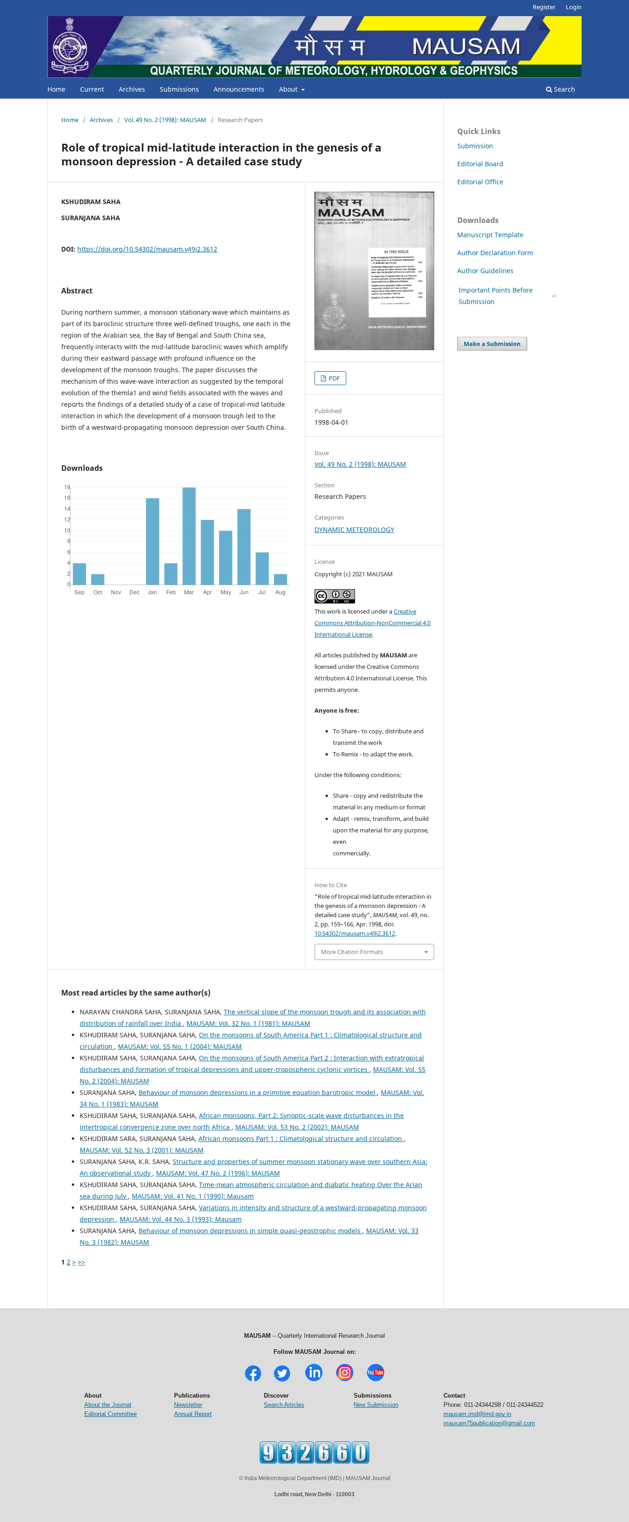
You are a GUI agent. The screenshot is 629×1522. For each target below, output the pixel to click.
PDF (333, 378)
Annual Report (193, 1414)
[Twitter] (282, 1380)
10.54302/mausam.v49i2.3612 (354, 933)
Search (563, 89)
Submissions (179, 89)
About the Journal (107, 1404)
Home (56, 89)
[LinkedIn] (314, 1380)
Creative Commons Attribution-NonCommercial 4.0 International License (372, 622)
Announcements (239, 89)
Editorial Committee (110, 1414)
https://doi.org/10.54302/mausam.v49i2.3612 (147, 249)
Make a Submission (492, 344)
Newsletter (188, 1404)
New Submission (376, 1404)
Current (92, 89)
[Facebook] (253, 1380)
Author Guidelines (486, 270)
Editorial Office (480, 181)
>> (81, 1262)
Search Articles (284, 1404)
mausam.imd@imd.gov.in (477, 1414)
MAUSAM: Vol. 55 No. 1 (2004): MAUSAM (180, 1046)
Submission (475, 145)
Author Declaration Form (495, 252)
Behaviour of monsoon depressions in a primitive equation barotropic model (258, 1092)
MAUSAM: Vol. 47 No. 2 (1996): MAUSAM (218, 1173)
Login (574, 7)
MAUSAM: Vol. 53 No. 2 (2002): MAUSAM (297, 1127)
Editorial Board (480, 163)
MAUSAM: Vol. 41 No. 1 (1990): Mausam (193, 1196)
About (289, 89)
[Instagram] (345, 1380)
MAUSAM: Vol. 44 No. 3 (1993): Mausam (181, 1219)
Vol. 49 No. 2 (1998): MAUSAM (165, 120)
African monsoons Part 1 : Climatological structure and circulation (301, 1138)
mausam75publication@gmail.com (489, 1423)
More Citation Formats (352, 952)
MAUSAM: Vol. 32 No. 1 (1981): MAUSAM (248, 1023)
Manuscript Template (490, 234)
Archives (132, 89)
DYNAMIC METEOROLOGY (354, 529)
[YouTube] (375, 1380)
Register (544, 7)
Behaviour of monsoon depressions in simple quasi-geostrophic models (250, 1230)
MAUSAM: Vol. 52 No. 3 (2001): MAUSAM (142, 1150)
